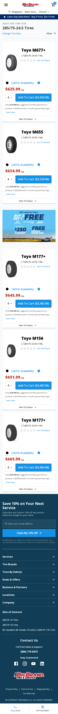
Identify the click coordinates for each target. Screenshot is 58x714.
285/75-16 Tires (10, 619)
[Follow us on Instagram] (24, 663)
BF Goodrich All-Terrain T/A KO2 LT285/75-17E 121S (28, 629)
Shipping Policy (43, 689)
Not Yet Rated (43, 60)
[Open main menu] (6, 4)
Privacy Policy (40, 542)
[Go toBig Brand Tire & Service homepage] (30, 5)
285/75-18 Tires (10, 624)
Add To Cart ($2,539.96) (33, 179)
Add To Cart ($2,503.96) (33, 97)
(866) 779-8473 (29, 651)
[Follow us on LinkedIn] (42, 663)
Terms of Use (27, 689)
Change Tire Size (11, 33)
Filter (49, 33)
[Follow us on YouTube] (33, 663)
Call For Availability (22, 83)
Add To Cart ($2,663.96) (33, 467)
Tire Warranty (29, 693)
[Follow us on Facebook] (16, 663)
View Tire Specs (26, 119)
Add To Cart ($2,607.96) (33, 385)
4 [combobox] (8, 97)
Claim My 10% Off (27, 533)
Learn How (10, 112)
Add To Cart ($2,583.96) (33, 303)
